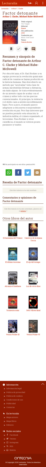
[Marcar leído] (19, 49)
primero (23, 211)
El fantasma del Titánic (13, 238)
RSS (11, 446)
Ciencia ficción (26, 42)
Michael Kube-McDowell (31, 16)
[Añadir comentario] (33, 49)
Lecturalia (5, 9)
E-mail (37, 172)
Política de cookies (14, 396)
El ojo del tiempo (33, 262)
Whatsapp (9, 172)
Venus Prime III (13, 334)
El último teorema (12, 262)
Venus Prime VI (33, 334)
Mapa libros (11, 421)
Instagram (13, 442)
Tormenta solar (12, 310)
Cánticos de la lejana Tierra (33, 239)
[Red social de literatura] (9, 3)
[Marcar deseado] (26, 49)
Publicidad (11, 403)
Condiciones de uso (14, 400)
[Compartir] (30, 3)
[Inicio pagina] (43, 384)
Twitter (12, 439)
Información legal (14, 388)
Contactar (10, 407)
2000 (23, 33)
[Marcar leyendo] (11, 49)
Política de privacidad (15, 392)
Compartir (18, 172)
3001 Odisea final (33, 310)
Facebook (13, 435)
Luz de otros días (33, 286)
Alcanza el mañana (13, 286)
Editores (10, 425)
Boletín (12, 450)
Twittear (28, 172)
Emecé (23, 28)
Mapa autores (12, 417)
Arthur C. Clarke (17, 9)
